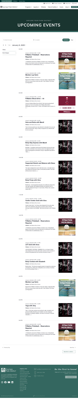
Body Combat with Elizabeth (35, 261)
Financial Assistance (24, 375)
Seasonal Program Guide (25, 373)
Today (9, 45)
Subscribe (70, 377)
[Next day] (5, 45)
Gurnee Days (22, 1)
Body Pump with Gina (33, 180)
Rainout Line (22, 385)
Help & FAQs (22, 389)
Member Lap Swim (31, 75)
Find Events (66, 40)
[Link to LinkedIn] (12, 382)
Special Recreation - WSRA (25, 376)
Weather (21, 390)
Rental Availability (23, 381)
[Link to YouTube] (9, 382)
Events (61, 7)
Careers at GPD (23, 378)
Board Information (23, 379)
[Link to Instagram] (2, 382)
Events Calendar (23, 387)
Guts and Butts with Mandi (34, 122)
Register (74, 7)
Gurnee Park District (6, 1)
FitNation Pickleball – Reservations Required (37, 222)
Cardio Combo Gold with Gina (35, 200)
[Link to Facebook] (5, 382)
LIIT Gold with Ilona (32, 244)
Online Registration (24, 371)
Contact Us (22, 370)
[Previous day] (3, 45)
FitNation (15, 1)
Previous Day (7, 347)
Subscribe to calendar (68, 351)
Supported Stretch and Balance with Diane (40, 163)
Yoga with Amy (30, 306)
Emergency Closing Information (23, 383)
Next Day (72, 347)
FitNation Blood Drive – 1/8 (34, 98)
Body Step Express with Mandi (36, 143)
